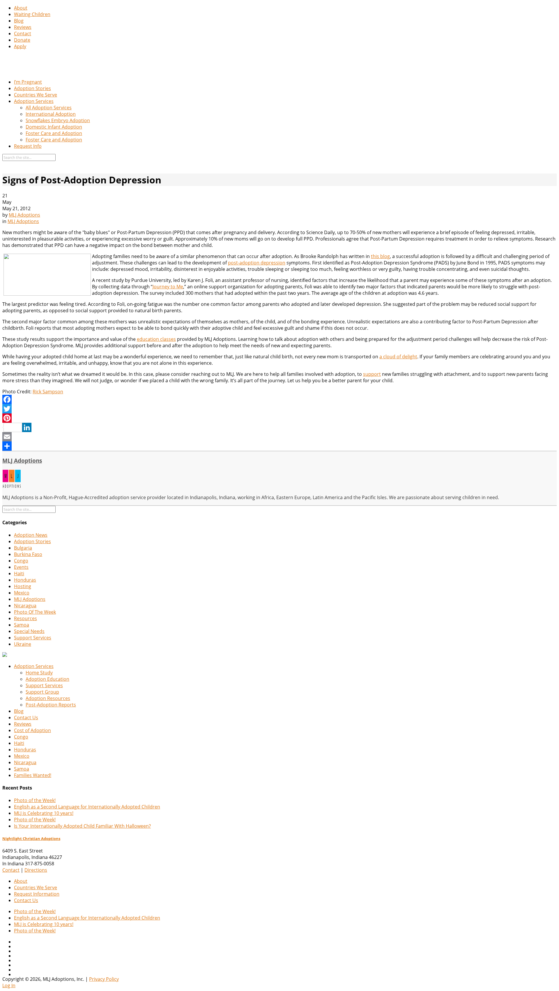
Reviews (22, 27)
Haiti (19, 573)
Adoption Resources (48, 698)
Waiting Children (32, 14)
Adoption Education (47, 679)
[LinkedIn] (279, 427)
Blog (19, 20)
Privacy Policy (104, 979)
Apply (20, 46)
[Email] (279, 436)
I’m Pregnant (28, 82)
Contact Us (26, 717)
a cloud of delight (398, 356)
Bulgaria (23, 548)
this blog (380, 256)
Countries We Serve (35, 95)
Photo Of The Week (35, 612)
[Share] (279, 446)
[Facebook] (279, 399)
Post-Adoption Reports (51, 704)
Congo (21, 560)
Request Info (28, 146)
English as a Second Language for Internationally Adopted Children (87, 807)
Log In (8, 985)
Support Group (42, 692)
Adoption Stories (32, 88)
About (20, 8)
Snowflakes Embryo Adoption (58, 120)
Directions (35, 870)
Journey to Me (168, 286)
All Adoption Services (49, 107)
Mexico (21, 593)
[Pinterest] (279, 418)
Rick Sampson (48, 391)
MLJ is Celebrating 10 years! (43, 813)
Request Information (36, 894)
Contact (22, 33)
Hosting (22, 586)
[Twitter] (279, 408)
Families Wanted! (32, 775)
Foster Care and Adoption (54, 133)
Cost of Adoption (32, 730)
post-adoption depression (256, 262)
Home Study (39, 672)
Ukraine (22, 644)
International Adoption (51, 114)
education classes (156, 339)
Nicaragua (25, 605)
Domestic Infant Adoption (54, 127)
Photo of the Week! (35, 800)
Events (21, 567)
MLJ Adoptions (24, 215)
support (372, 374)
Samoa (21, 625)
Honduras (25, 580)
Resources (25, 618)
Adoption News (30, 535)
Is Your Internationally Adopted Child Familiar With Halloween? (82, 826)
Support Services (32, 637)
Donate (22, 40)
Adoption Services (34, 101)
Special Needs (29, 631)
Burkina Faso (28, 554)
